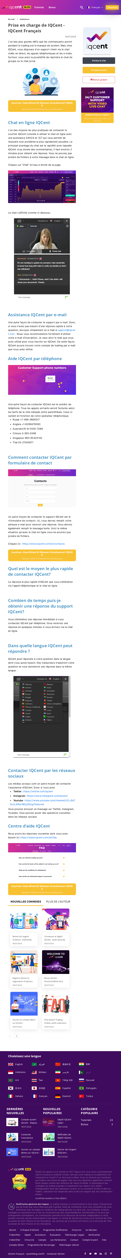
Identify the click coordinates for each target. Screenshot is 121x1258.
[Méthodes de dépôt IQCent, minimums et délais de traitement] (49, 1136)
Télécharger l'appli (74, 1234)
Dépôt (28, 1234)
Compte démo (16, 1244)
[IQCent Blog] (19, 1172)
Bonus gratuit (100, 79)
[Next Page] (16, 1036)
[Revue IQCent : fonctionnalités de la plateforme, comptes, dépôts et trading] (55, 962)
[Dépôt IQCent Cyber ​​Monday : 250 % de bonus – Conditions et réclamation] (49, 1121)
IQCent (12, 1230)
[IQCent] (97, 53)
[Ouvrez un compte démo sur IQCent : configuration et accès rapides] (24, 1004)
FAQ (104, 1239)
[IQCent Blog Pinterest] (109, 1254)
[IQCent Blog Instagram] (104, 1254)
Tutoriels (39, 7)
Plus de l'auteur (58, 901)
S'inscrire (112, 7)
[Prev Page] (10, 1036)
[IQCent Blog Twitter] (88, 1254)
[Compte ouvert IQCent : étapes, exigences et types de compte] (12, 1121)
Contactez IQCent (55, 1253)
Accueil (11, 19)
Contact (74, 1239)
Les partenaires (58, 1239)
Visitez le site (99, 60)
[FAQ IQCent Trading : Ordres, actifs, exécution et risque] (55, 1004)
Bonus (52, 7)
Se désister (91, 1230)
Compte (42, 1239)
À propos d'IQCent (29, 1230)
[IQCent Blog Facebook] (83, 1254)
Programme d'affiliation (55, 1230)
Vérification (94, 1234)
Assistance (40, 1234)
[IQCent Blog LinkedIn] (99, 1254)
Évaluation (55, 1234)
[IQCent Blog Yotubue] (94, 1254)
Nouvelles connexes (26, 901)
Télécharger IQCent (69, 1244)
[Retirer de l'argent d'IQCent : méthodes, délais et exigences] (24, 921)
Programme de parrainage (41, 1244)
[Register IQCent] (97, 100)
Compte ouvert (99, 70)
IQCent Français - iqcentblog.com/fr (26, 1253)
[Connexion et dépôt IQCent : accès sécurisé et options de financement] (55, 921)
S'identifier (14, 1234)
